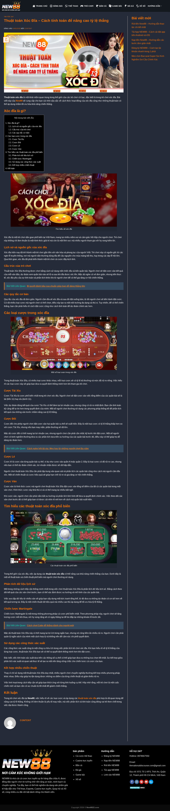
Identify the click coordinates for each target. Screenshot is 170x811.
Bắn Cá (103, 6)
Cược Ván (14, 149)
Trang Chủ (41, 6)
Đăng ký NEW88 (112, 756)
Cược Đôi (14, 142)
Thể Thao (73, 6)
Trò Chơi (88, 6)
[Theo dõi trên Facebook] (132, 782)
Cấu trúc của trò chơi (19, 129)
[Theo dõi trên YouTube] (146, 782)
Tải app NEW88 (111, 770)
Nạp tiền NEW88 (112, 761)
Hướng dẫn (154, 6)
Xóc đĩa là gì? (12, 123)
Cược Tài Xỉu (16, 139)
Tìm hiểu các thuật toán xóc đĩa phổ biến (24, 152)
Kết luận (10, 168)
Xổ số (78, 779)
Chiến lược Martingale (19, 159)
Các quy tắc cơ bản (18, 133)
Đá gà (78, 770)
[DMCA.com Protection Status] (137, 787)
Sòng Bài (58, 6)
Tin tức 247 (9, 16)
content (28, 28)
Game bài (80, 775)
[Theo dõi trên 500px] (151, 782)
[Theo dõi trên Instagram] (137, 782)
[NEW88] (15, 6)
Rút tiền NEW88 (111, 765)
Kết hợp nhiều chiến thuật (21, 165)
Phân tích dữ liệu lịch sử (20, 155)
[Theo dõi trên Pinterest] (141, 782)
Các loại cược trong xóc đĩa (18, 136)
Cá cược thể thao (84, 756)
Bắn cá (79, 765)
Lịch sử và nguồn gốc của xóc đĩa (25, 126)
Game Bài (117, 6)
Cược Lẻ (14, 145)
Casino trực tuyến (84, 761)
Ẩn (32, 118)
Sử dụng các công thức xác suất (24, 162)
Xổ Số (142, 6)
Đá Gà (131, 6)
